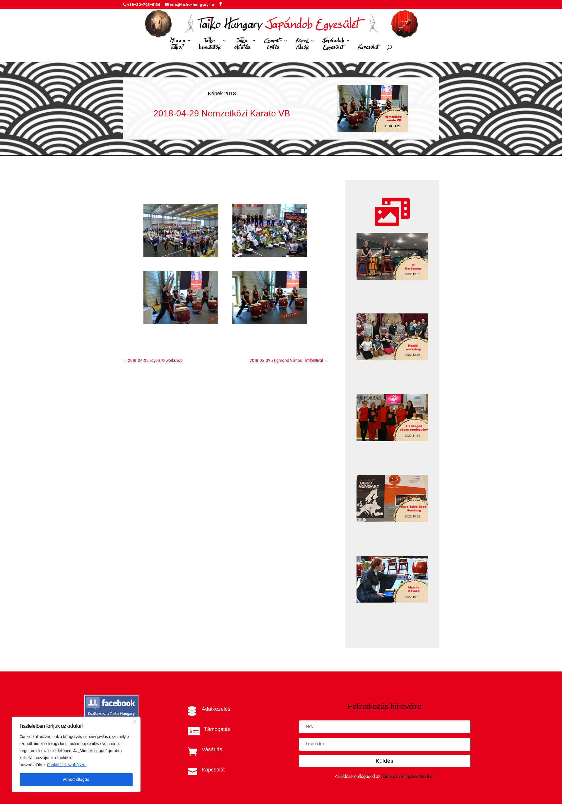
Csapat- (273, 44)
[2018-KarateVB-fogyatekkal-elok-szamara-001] (180, 256)
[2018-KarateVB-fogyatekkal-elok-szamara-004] (269, 323)
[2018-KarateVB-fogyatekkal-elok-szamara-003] (180, 323)
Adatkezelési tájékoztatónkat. (408, 776)
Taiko (210, 44)
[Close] (134, 721)
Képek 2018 (222, 93)
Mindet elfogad (76, 780)
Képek (302, 44)
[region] (76, 754)
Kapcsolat (368, 47)
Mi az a (177, 44)
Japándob (333, 44)
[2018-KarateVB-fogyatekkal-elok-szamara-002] (269, 256)
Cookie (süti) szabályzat (66, 765)
